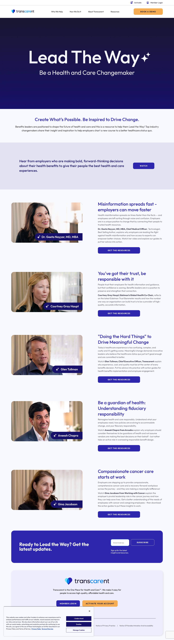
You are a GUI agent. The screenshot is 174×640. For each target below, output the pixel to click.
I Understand (79, 618)
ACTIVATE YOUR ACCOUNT (100, 603)
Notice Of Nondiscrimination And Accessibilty (136, 626)
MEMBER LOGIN (68, 603)
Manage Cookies (79, 630)
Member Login (156, 2)
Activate (137, 2)
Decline (78, 624)
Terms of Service (47, 629)
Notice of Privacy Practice (105, 626)
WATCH (144, 166)
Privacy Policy (36, 629)
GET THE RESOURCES (119, 250)
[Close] (89, 611)
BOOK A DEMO (148, 11)
